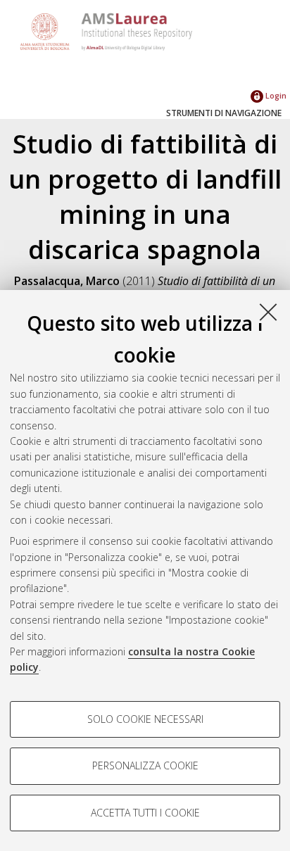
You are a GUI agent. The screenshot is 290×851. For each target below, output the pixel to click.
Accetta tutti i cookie (145, 812)
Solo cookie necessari (145, 719)
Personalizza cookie (145, 765)
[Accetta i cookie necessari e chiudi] (268, 312)
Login (274, 95)
